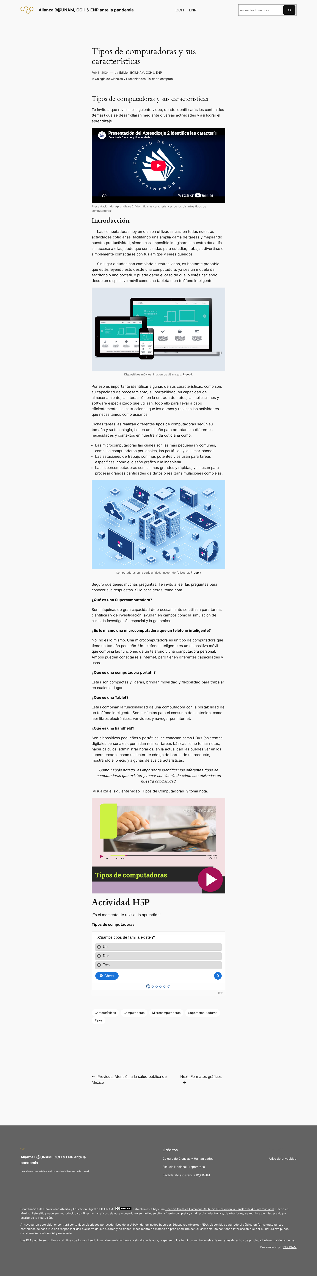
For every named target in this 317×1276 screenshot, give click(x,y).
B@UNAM (290, 1247)
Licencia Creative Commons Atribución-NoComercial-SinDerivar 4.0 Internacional (219, 1209)
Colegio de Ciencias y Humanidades (120, 79)
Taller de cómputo (160, 79)
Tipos (98, 1020)
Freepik (188, 374)
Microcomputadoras (166, 1013)
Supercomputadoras (202, 1013)
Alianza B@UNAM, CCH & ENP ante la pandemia (86, 9)
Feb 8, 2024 (100, 72)
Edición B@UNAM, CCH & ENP (140, 72)
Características (105, 1013)
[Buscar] (289, 10)
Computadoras (134, 1013)
